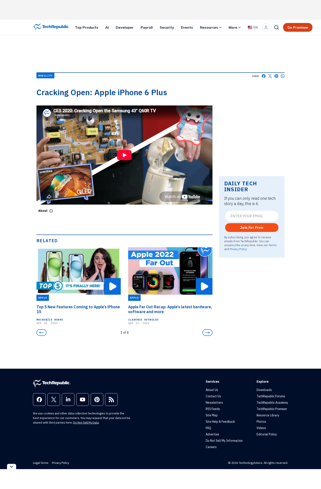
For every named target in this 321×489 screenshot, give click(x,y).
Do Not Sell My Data (86, 422)
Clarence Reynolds (143, 319)
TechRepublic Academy (272, 403)
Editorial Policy (267, 434)
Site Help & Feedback (220, 422)
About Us (212, 390)
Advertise (212, 434)
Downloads (264, 390)
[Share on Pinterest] (276, 76)
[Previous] (41, 332)
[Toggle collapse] (11, 466)
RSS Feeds (213, 409)
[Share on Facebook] (264, 76)
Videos (261, 428)
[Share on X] (270, 76)
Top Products (86, 27)
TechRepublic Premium (272, 409)
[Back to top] (312, 475)
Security (167, 27)
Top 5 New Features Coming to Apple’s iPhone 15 (78, 309)
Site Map (212, 415)
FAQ (208, 428)
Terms (273, 245)
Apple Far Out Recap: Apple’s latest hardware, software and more (170, 309)
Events (187, 27)
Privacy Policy (238, 249)
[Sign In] (266, 27)
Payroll (147, 27)
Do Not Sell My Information (224, 441)
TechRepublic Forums (271, 396)
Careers (211, 447)
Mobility (45, 75)
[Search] (276, 27)
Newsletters (214, 403)
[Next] (207, 332)
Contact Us (213, 396)
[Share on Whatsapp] (283, 76)
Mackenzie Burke (49, 319)
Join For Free (251, 227)
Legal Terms (40, 463)
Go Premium (297, 27)
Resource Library (268, 415)
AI (107, 27)
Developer (125, 27)
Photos (261, 422)
